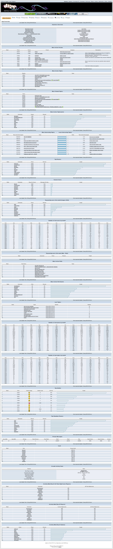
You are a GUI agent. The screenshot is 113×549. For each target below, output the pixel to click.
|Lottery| (96, 1)
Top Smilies (84, 32)
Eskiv (15, 530)
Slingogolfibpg (17, 535)
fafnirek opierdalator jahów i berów (96, 150)
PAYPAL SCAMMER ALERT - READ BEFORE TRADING (46, 266)
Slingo (15, 531)
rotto (15, 126)
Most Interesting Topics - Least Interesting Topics (29, 33)
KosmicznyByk (17, 214)
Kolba (15, 171)
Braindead (16, 431)
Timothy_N (40, 498)
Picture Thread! (38, 104)
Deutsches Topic (38, 77)
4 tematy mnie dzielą (28, 311)
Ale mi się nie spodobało (94, 136)
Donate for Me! (38, 101)
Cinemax (16, 122)
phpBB (60, 545)
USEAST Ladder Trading (40, 58)
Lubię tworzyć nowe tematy (29, 308)
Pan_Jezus (16, 118)
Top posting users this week (29, 40)
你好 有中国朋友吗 (27, 136)
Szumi (25, 317)
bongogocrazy (84, 470)
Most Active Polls (29, 41)
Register (13, 1)
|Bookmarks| (101, 1)
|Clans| (105, 1)
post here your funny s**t (40, 85)
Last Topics (84, 28)
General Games (38, 65)
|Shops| (92, 1)
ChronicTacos (17, 164)
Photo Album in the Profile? (40, 276)
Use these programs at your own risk (31, 144)
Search (38, 17)
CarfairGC (16, 533)
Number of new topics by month (84, 31)
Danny (15, 427)
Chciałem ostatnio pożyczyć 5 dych (97, 146)
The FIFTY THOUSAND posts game (42, 75)
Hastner (15, 292)
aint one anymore (38, 83)
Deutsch (36, 63)
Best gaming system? (39, 270)
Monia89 (15, 169)
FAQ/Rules (32, 17)
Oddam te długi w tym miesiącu (96, 154)
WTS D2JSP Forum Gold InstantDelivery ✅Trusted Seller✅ (47, 80)
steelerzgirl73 (40, 491)
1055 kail (16, 529)
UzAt (24, 460)
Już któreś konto (27, 315)
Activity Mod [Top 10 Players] (84, 40)
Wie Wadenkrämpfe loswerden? (30, 142)
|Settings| (110, 1)
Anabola (23, 461)
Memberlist (44, 17)
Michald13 (16, 116)
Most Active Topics (29, 30)
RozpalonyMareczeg (18, 117)
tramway (60, 546)
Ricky (15, 430)
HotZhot (15, 429)
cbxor (15, 195)
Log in (63, 17)
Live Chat (58, 17)
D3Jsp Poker (25, 17)
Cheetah (23, 452)
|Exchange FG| (76, 1)
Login (10, 1)
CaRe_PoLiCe (17, 172)
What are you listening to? (40, 98)
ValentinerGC (16, 537)
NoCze (15, 127)
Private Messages (84, 35)
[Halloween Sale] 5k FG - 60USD (30, 154)
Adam (15, 293)
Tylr (15, 297)
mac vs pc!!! (37, 268)
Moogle (15, 166)
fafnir (15, 123)
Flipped (40, 493)
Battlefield (37, 55)
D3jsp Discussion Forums (65, 51)
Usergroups (51, 17)
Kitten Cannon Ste (17, 538)
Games (61, 58)
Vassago (23, 450)
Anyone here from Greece (29, 148)
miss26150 (40, 489)
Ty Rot (25, 312)
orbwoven (16, 215)
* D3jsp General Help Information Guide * (32, 152)
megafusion (16, 173)
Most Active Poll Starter (29, 42)
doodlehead (40, 499)
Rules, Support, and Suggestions (41, 61)
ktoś (90, 152)
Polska (36, 51)
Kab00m (15, 532)
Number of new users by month (29, 38)
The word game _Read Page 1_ (41, 82)
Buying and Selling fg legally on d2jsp (31, 140)
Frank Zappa (16, 205)
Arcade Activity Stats (84, 37)
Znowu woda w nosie (94, 140)
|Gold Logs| (87, 1)
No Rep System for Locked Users (41, 275)
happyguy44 (16, 119)
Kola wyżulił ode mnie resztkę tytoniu (97, 138)
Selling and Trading (38, 53)
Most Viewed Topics (29, 31)
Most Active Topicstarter (29, 32)
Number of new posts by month (84, 30)
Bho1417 (24, 455)
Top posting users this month (29, 37)
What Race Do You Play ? (40, 273)
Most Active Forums (29, 28)
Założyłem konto (93, 142)
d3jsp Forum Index (6, 21)
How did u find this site (39, 105)
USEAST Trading (38, 64)
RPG (14, 17)
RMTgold (16, 208)
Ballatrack (16, 536)
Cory (15, 168)
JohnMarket (16, 193)
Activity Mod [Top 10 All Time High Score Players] (84, 38)
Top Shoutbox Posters (83, 33)
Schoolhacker (17, 286)
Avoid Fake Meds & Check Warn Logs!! (32, 150)
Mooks (15, 210)
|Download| (82, 1)
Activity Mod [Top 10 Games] (84, 41)
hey (24, 138)
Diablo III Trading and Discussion (41, 59)
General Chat (37, 57)
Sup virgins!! (37, 86)
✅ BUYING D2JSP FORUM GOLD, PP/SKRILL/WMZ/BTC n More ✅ (49, 106)
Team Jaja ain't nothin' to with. (41, 76)
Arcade (19, 17)
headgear (40, 490)
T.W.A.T (36, 78)
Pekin (15, 124)
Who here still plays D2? (40, 269)
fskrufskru (16, 211)
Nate (15, 121)
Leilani (15, 290)
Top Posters (29, 35)
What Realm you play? (39, 274)
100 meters (16, 540)
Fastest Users (29, 36)
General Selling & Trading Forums (67, 53)
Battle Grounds (63, 55)
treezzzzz (16, 163)
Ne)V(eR (16, 174)
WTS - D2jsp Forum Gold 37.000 (30, 146)
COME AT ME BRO (39, 81)
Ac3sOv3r (40, 494)
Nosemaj (16, 187)
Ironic (40, 496)
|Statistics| (70, 1)
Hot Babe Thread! (38, 100)
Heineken (16, 213)
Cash (84, 36)
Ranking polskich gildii (39, 271)
